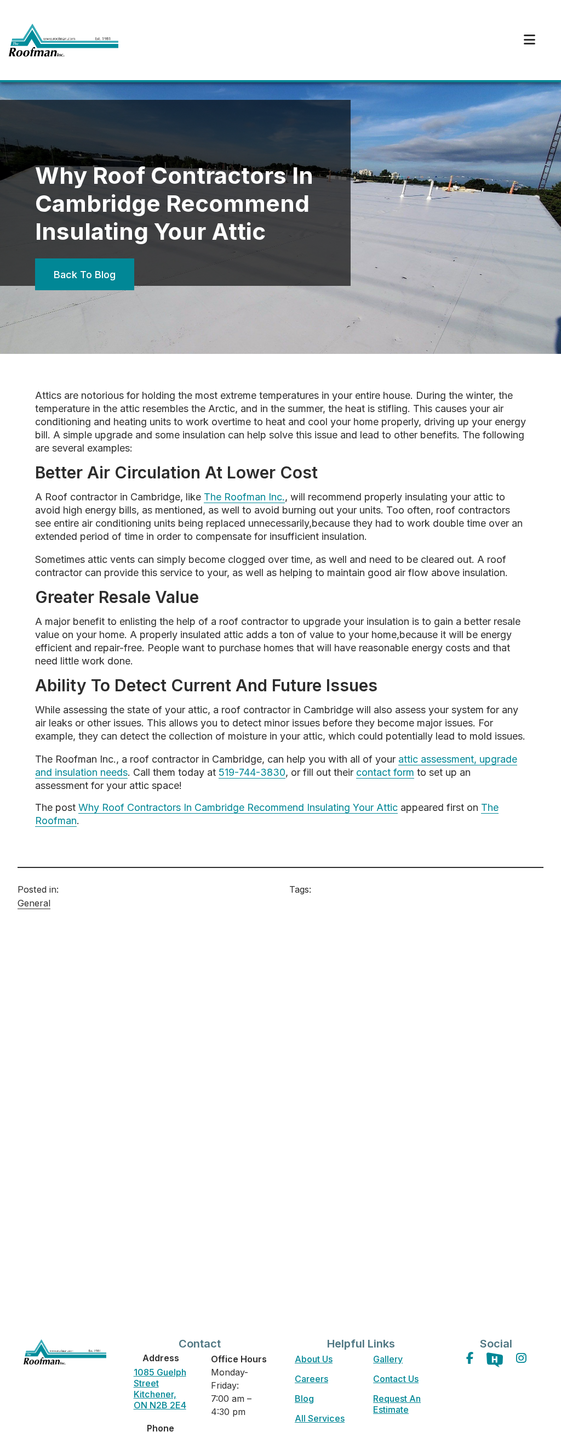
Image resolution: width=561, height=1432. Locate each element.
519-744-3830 (252, 772)
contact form (385, 772)
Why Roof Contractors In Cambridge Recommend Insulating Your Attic (238, 807)
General (34, 903)
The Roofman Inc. (244, 497)
